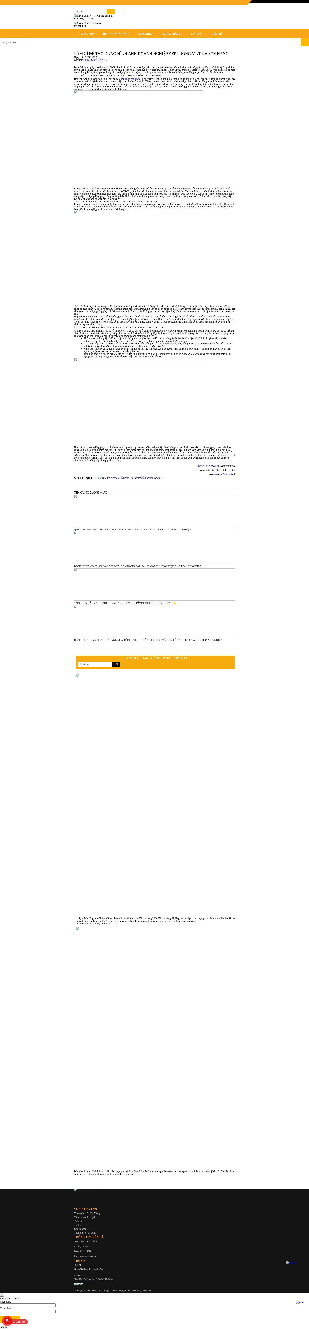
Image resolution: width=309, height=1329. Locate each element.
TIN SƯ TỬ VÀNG (95, 59)
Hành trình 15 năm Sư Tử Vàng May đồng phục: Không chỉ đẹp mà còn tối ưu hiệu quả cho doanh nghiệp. (148, 640)
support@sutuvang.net (225, 474)
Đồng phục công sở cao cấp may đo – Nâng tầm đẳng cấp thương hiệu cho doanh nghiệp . (138, 566)
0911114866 (19, 1321)
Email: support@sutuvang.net (85, 1256)
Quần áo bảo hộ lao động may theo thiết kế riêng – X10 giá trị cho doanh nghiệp (132, 529)
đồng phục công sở (129, 78)
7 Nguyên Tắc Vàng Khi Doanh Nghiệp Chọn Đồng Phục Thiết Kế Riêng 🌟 (125, 603)
